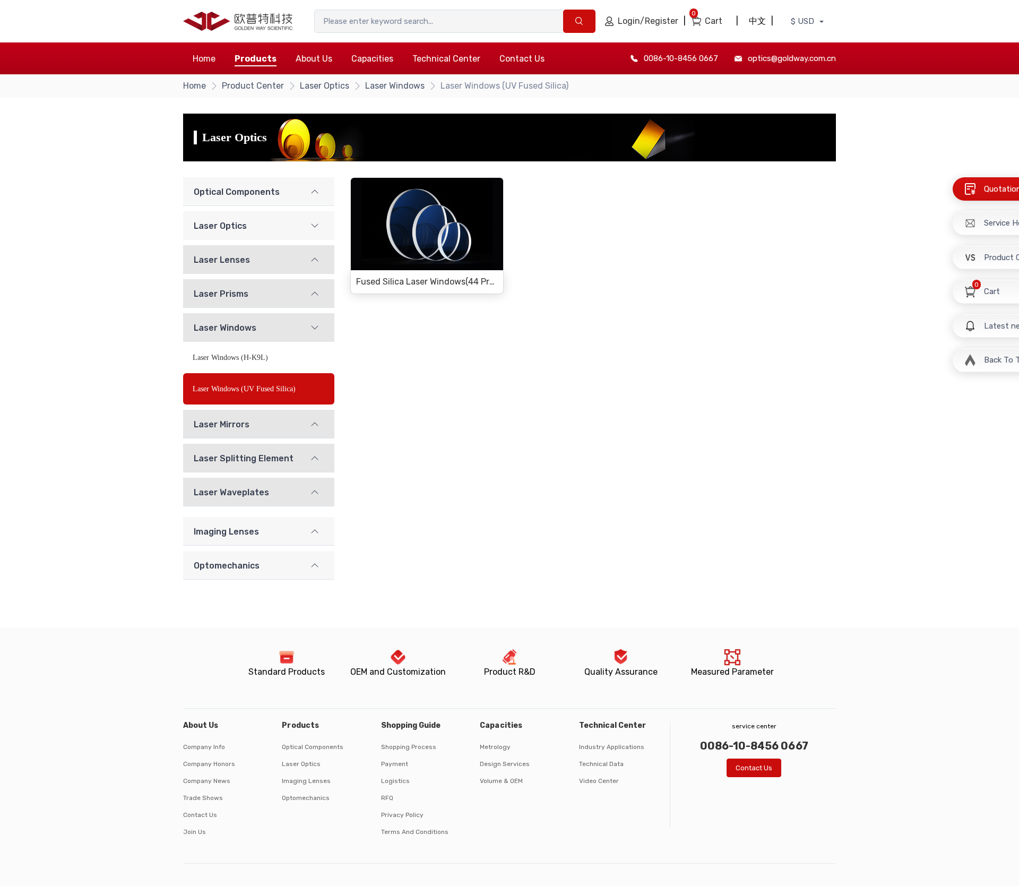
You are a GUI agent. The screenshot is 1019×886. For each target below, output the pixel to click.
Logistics (395, 781)
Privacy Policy (402, 815)
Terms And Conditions (414, 832)
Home (204, 59)
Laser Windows (395, 86)
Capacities (372, 59)
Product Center (253, 86)
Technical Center (446, 59)
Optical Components (312, 747)
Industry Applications (611, 747)
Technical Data (601, 764)
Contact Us (522, 59)
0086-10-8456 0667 (681, 58)
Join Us (194, 832)
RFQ (387, 798)
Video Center (599, 781)
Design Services (505, 764)
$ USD (803, 21)
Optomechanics (306, 798)
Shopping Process (408, 747)
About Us (314, 59)
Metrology (495, 747)
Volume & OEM (501, 781)
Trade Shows (203, 798)
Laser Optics (324, 86)
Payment (394, 764)
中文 (757, 21)
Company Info (204, 747)
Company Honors (209, 764)
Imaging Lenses (306, 781)
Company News (206, 781)
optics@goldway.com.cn (792, 58)
